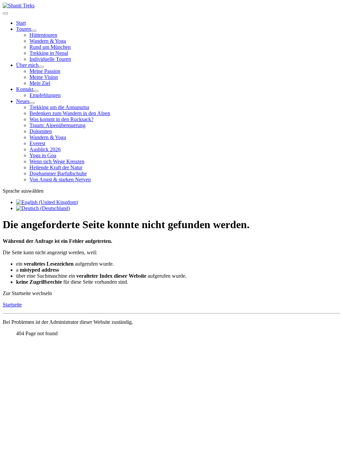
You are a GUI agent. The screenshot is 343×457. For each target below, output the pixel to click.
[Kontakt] (36, 91)
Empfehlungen (45, 95)
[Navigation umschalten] (5, 13)
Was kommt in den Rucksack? (61, 119)
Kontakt (24, 89)
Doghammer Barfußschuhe (58, 173)
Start (21, 23)
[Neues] (32, 103)
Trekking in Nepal (48, 53)
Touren (23, 29)
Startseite (12, 304)
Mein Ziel (39, 83)
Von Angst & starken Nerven (60, 179)
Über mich (27, 65)
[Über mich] (41, 67)
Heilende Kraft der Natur (55, 167)
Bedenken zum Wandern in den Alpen (69, 113)
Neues (22, 101)
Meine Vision (43, 77)
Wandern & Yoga (47, 41)
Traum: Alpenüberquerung (57, 125)
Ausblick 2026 (45, 149)
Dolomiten (40, 131)
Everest (37, 143)
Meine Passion (44, 71)
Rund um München (50, 47)
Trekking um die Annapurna (59, 107)
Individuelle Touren (50, 59)
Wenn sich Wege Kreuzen (56, 161)
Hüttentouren (43, 35)
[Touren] (34, 31)
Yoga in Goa (42, 155)
